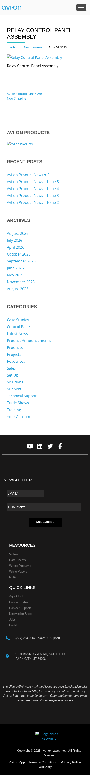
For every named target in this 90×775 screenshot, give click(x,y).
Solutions (15, 382)
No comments (33, 47)
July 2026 (14, 240)
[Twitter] (50, 446)
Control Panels (20, 326)
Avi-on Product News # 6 (28, 174)
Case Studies (18, 319)
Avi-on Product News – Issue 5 (33, 181)
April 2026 (15, 247)
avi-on (14, 47)
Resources (16, 361)
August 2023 (17, 288)
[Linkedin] (40, 446)
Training (14, 409)
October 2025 (18, 254)
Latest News (17, 333)
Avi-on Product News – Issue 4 (33, 188)
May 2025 (15, 274)
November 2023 (21, 281)
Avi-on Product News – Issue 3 (33, 195)
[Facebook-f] (60, 446)
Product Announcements (29, 340)
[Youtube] (30, 446)
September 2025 (21, 261)
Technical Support (22, 395)
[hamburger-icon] (81, 7)
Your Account (18, 416)
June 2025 (15, 268)
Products (15, 347)
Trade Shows (18, 402)
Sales (11, 368)
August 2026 (17, 233)
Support (14, 389)
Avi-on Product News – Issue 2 (33, 202)
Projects (14, 354)
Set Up (12, 375)
